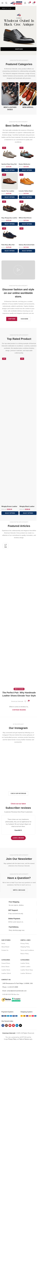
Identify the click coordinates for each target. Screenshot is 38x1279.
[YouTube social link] (9, 1261)
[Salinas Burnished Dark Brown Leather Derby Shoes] (27, 300)
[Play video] (18, 401)
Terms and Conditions (27, 1186)
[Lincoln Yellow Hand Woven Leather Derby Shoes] (27, 181)
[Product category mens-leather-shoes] (10, 97)
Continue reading (19, 841)
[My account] (25, 3)
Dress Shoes (5, 1202)
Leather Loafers (25, 1202)
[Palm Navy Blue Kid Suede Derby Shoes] (9, 235)
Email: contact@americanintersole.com (14, 1227)
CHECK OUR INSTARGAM (18, 1029)
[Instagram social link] (6, 1261)
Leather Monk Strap (26, 1206)
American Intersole (17, 832)
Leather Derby (24, 1199)
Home (3, 1179)
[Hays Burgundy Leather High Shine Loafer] (9, 208)
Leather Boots (5, 1206)
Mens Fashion (19, 820)
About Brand (5, 1183)
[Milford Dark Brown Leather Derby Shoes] (27, 208)
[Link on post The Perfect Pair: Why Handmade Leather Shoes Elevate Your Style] (19, 746)
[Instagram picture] (18, 951)
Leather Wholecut (25, 1209)
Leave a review (18, 1074)
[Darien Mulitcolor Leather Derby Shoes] (27, 154)
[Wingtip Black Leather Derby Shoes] (28, 562)
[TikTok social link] (20, 1261)
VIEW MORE (24, 450)
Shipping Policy (25, 1183)
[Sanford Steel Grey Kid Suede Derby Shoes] (9, 154)
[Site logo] (16, 3)
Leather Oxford (6, 1209)
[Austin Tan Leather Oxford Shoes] (9, 181)
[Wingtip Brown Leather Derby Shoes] (10, 562)
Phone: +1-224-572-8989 (10, 1223)
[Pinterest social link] (13, 1261)
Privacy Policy (24, 1179)
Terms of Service (24, 1275)
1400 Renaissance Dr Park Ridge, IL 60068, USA (17, 1219)
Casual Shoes (5, 1199)
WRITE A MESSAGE (19, 1126)
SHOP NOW (11, 450)
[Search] (6, 3)
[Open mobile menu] (2, 3)
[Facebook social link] (2, 1261)
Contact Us (4, 1186)
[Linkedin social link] (16, 1261)
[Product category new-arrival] (28, 95)
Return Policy (24, 1189)
